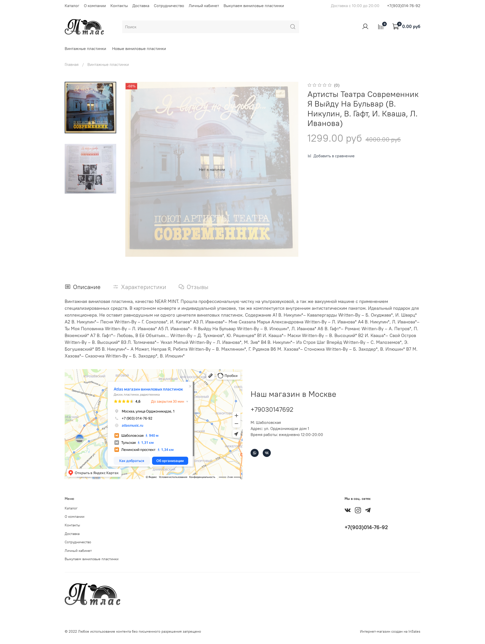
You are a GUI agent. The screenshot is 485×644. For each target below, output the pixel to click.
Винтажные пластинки (85, 48)
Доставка (140, 5)
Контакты (119, 5)
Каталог (72, 5)
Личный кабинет (204, 5)
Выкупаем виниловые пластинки (254, 5)
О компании (95, 5)
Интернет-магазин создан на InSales (390, 631)
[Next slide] (289, 169)
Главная (72, 64)
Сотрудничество (169, 5)
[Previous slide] (134, 169)
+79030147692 (272, 409)
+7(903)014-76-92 (403, 5)
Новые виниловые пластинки (139, 48)
